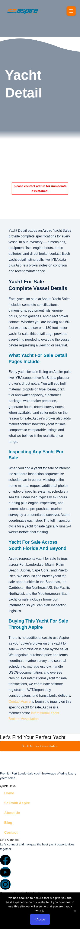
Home (9, 793)
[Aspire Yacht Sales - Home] (22, 11)
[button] (71, 11)
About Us (12, 813)
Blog (8, 822)
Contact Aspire (20, 701)
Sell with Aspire (17, 803)
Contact (10, 832)
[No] (75, 911)
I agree (40, 919)
